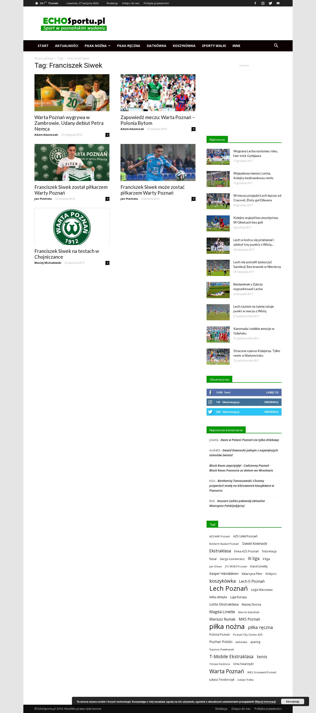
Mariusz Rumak (222, 619)
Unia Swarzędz (243, 664)
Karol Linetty (259, 566)
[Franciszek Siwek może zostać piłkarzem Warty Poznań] (158, 162)
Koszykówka (184, 45)
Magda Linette (222, 611)
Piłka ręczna (128, 45)
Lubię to (272, 392)
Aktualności (66, 45)
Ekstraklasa (220, 550)
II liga (266, 559)
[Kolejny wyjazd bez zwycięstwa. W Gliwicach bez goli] (218, 223)
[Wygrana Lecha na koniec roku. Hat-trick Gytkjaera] (218, 157)
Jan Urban (215, 566)
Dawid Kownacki (254, 543)
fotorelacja (269, 551)
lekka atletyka (218, 597)
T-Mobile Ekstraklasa (231, 656)
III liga (254, 558)
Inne (236, 45)
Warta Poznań (226, 671)
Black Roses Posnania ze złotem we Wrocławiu (241, 470)
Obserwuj (271, 402)
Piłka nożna (96, 45)
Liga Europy (238, 597)
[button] (276, 45)
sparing (255, 642)
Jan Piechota (43, 198)
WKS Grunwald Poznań (261, 672)
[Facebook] (255, 3)
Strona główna (43, 58)
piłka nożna (227, 626)
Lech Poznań (228, 588)
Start (43, 45)
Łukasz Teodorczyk (221, 680)
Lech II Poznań (252, 581)
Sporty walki (214, 45)
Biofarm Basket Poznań (224, 543)
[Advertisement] (197, 23)
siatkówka (241, 642)
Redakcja (112, 3)
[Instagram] (262, 3)
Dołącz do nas (130, 3)
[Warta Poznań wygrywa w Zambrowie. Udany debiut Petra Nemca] (71, 92)
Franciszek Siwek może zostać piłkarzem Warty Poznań (153, 190)
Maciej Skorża (251, 604)
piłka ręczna (260, 627)
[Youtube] (278, 3)
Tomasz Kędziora (219, 664)
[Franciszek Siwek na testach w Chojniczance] (71, 226)
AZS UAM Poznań (245, 536)
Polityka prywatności (156, 3)
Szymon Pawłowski (221, 649)
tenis (262, 656)
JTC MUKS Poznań (236, 566)
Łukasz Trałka (246, 679)
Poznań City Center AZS (248, 634)
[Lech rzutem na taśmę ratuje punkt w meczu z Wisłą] (218, 312)
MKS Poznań (249, 619)
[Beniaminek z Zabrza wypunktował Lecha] (218, 290)
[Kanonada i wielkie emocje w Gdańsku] (218, 334)
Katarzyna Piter (252, 574)
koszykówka (222, 580)
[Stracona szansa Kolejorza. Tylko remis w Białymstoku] (218, 357)
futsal (213, 559)
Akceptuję (292, 701)
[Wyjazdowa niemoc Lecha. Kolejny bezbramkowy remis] (218, 179)
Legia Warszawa (262, 590)
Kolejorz (271, 573)
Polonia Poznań (219, 634)
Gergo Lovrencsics (232, 559)
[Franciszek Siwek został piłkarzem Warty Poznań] (71, 162)
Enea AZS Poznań (246, 551)
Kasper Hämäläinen (224, 573)
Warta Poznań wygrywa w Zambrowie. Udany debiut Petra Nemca (68, 123)
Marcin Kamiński (248, 612)
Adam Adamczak (46, 134)
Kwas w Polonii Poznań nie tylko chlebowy (250, 440)
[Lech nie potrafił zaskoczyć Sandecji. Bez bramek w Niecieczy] (218, 268)
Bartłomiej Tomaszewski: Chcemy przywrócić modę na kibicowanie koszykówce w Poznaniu (241, 486)
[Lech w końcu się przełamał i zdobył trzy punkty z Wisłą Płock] (218, 246)
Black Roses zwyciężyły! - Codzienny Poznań (239, 465)
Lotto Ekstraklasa (224, 604)
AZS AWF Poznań (219, 536)
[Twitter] (270, 3)
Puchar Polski (220, 641)
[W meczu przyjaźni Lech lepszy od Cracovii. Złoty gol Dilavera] (218, 201)
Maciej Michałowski (47, 262)
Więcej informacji (265, 701)
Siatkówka (156, 45)
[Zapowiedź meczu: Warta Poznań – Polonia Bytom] (158, 92)
